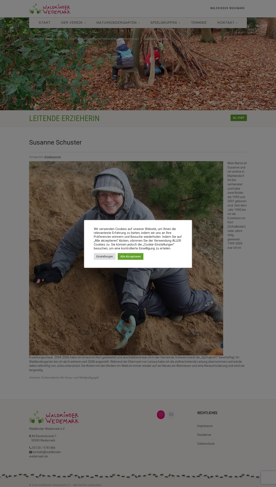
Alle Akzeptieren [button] (130, 256)
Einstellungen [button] (104, 256)
